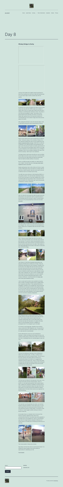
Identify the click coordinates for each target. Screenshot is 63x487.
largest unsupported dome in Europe (25, 142)
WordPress (56, 480)
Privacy (56, 12)
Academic (48, 12)
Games (52, 12)
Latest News (28, 12)
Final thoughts (21, 452)
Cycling (33, 12)
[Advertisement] (31, 24)
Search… (6, 465)
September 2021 (26, 467)
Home (23, 12)
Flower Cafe (40, 276)
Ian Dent (7, 13)
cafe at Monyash (24, 245)
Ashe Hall (29, 326)
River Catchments (41, 12)
